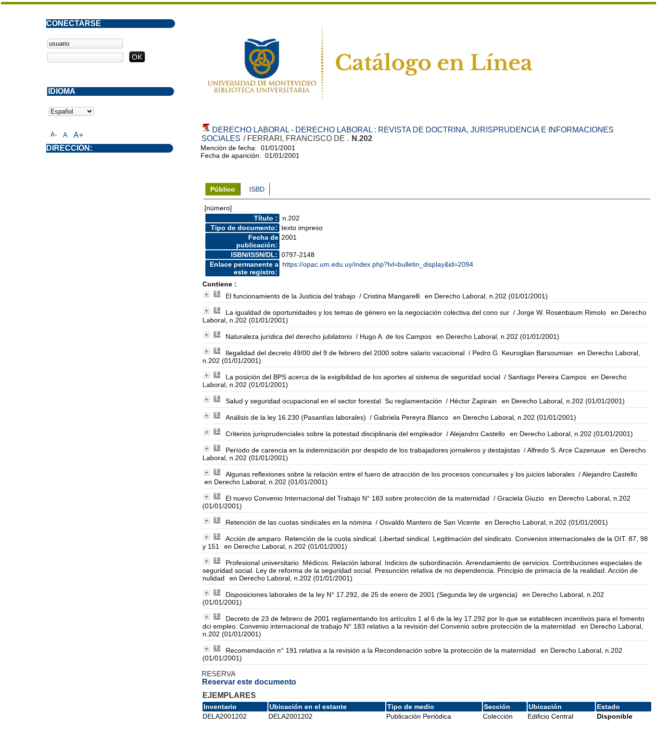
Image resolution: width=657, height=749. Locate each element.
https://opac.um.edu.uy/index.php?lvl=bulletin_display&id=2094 (377, 264)
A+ (78, 135)
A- (54, 134)
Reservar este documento (249, 682)
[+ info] (206, 294)
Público (222, 189)
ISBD (257, 189)
